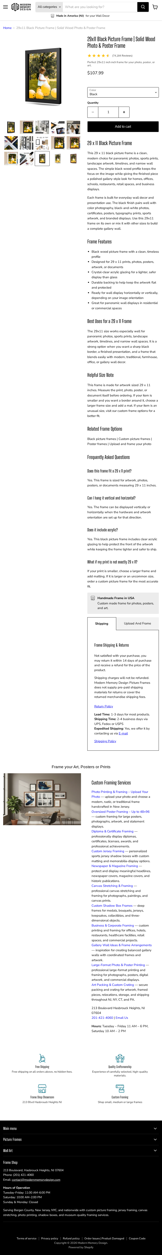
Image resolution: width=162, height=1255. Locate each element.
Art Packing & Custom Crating (113, 985)
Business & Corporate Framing (113, 925)
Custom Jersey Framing (108, 851)
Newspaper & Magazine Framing (115, 866)
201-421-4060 (102, 1018)
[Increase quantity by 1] (124, 112)
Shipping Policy (105, 741)
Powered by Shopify (81, 1247)
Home (7, 28)
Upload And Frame (137, 623)
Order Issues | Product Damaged (104, 1238)
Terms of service (26, 1238)
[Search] (143, 7)
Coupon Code (137, 1238)
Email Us (122, 1018)
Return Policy (103, 706)
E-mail (123, 733)
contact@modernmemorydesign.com (36, 1180)
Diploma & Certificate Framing (113, 831)
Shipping (101, 623)
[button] (11, 127)
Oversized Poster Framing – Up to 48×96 (121, 812)
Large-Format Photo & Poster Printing (118, 965)
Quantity (93, 102)
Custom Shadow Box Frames (112, 906)
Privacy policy (49, 1238)
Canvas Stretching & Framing (112, 886)
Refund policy (71, 1238)
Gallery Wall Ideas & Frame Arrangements (122, 945)
